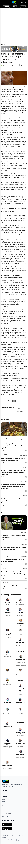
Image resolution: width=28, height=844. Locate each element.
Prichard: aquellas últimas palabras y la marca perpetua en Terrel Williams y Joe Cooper (14, 574)
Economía (23, 6)
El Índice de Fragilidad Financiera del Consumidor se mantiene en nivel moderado (13, 486)
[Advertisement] (14, 23)
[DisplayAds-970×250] (14, 49)
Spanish (4, 799)
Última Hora (6, 6)
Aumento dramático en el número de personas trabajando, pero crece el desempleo (13, 472)
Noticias (15, 6)
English (3, 801)
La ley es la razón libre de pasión (11, 586)
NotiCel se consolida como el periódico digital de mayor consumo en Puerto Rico (13, 500)
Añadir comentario (20, 409)
